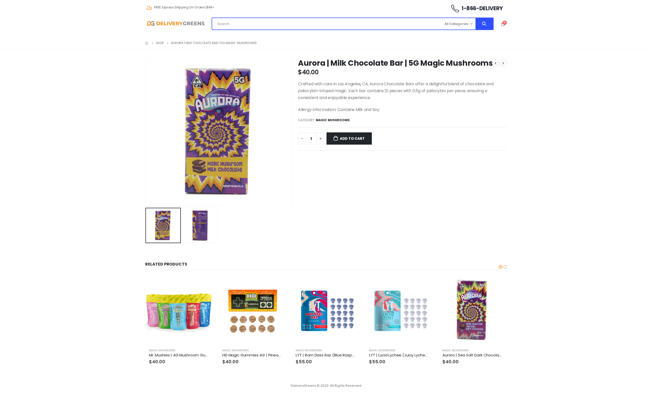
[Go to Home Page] (147, 43)
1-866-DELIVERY (481, 8)
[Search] (484, 24)
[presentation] (146, 132)
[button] (500, 267)
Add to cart (352, 138)
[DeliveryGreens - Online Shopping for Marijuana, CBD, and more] (176, 24)
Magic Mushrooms (333, 120)
